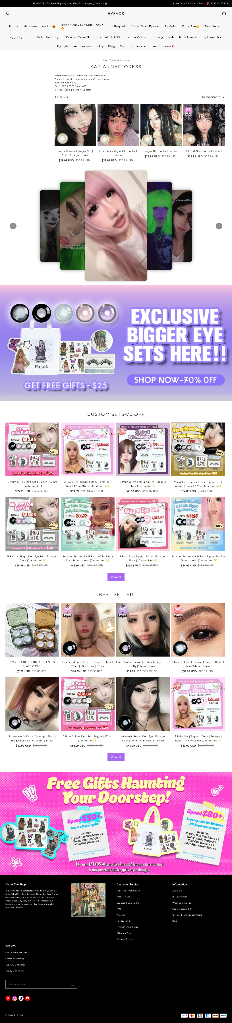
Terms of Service (125, 939)
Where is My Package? (128, 890)
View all (116, 577)
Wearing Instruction (182, 903)
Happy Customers (14, 970)
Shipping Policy (125, 933)
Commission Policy (14, 958)
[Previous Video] (13, 226)
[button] (116, 226)
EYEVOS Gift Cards (15, 964)
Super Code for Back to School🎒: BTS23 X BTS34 (200, 3)
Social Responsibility (183, 909)
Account (121, 915)
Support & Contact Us (128, 903)
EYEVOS (116, 13)
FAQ (119, 909)
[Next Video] (219, 226)
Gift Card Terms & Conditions (187, 915)
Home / (106, 60)
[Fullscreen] (140, 175)
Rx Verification (179, 896)
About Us (177, 890)
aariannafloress (120, 60)
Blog (174, 921)
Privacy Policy (124, 921)
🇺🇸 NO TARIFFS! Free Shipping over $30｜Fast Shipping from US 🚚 (70, 3)
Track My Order (124, 896)
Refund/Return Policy (127, 927)
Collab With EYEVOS (16, 952)
